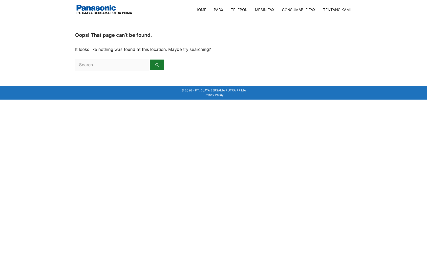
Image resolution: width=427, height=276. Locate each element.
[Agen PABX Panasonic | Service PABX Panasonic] (102, 9)
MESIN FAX (265, 9)
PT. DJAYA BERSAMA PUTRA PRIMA (220, 90)
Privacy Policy (214, 95)
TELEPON (239, 9)
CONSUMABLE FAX (299, 9)
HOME (200, 9)
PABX (218, 9)
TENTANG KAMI (337, 9)
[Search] (157, 65)
